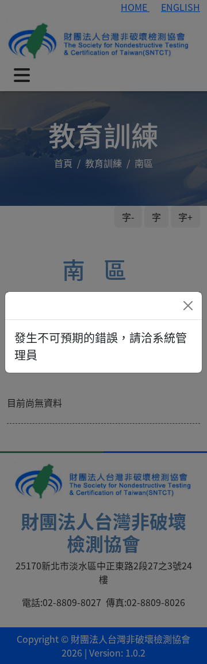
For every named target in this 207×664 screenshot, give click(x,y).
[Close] (188, 305)
